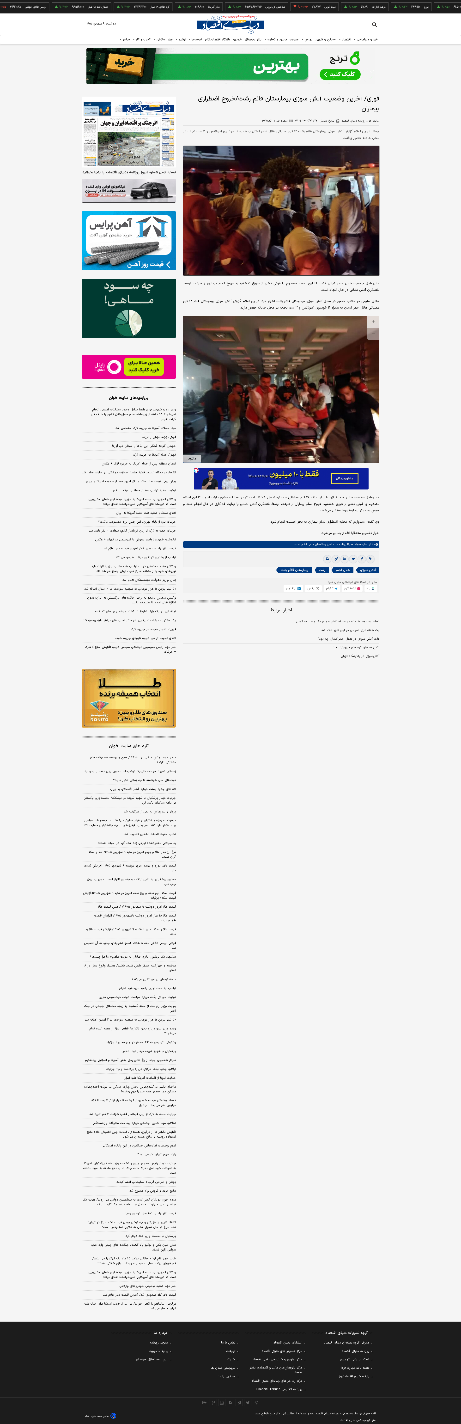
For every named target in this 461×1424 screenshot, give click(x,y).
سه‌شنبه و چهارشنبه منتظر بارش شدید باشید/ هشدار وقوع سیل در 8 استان (130, 968)
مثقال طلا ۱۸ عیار (58, 7)
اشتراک (231, 1359)
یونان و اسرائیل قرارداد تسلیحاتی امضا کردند (146, 1182)
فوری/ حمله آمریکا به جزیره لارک (154, 454)
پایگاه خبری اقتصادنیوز (354, 1376)
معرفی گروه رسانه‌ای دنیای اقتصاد (346, 1342)
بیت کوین (289, 7)
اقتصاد (346, 39)
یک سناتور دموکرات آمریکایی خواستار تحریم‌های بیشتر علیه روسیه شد (129, 620)
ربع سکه (434, 7)
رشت (322, 570)
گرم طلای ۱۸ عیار (119, 7)
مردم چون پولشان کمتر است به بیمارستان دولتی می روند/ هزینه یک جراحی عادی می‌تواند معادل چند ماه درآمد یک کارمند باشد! (129, 1202)
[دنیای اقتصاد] (230, 24)
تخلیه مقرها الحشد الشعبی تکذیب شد (150, 834)
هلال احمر (343, 570)
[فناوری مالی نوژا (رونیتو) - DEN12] (129, 698)
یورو (386, 7)
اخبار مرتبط (281, 610)
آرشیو (181, 39)
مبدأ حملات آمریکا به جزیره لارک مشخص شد (145, 428)
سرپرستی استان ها (223, 1368)
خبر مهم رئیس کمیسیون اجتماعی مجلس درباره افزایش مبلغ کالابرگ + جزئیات (130, 649)
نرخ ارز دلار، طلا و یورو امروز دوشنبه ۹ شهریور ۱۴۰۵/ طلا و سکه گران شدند (132, 854)
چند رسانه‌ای (164, 39)
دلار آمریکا (173, 7)
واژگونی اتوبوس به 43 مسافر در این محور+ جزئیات (140, 1042)
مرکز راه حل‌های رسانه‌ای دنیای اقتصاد (277, 1381)
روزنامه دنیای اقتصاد (355, 1351)
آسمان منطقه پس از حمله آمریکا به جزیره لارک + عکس (139, 463)
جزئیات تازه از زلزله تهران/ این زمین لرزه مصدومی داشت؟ (137, 522)
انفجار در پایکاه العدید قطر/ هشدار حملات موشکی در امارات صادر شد (129, 472)
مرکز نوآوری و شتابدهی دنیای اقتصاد (277, 1359)
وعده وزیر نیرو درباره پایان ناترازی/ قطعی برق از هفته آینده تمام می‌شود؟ (132, 1031)
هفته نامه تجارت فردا (355, 1368)
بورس (308, 39)
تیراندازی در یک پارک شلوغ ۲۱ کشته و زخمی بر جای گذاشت (135, 611)
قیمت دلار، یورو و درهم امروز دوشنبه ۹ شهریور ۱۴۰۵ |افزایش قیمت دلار (130, 868)
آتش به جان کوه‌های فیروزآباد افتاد (355, 647)
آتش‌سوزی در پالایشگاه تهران (360, 656)
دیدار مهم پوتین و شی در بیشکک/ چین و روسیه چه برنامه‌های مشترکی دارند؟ (133, 760)
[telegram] (336, 559)
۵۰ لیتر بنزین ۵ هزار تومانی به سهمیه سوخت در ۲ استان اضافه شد (130, 589)
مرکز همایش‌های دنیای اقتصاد (282, 1351)
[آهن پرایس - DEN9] (129, 240)
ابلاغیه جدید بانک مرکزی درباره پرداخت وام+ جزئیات (141, 1069)
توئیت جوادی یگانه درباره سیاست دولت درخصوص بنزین (137, 997)
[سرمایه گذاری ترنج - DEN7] (230, 66)
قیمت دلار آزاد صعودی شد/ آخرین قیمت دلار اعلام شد (139, 548)
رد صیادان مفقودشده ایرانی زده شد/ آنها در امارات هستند (137, 843)
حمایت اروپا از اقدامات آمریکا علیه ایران (150, 1078)
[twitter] (353, 559)
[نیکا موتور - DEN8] (129, 191)
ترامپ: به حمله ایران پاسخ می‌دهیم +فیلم (147, 988)
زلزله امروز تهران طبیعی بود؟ (156, 1154)
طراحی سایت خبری (100, 1416)
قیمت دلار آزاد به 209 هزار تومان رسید (150, 1213)
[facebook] (362, 559)
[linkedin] (344, 559)
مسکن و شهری (325, 39)
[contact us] (213, 1402)
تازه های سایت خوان (129, 746)
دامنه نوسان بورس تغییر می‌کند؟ (154, 979)
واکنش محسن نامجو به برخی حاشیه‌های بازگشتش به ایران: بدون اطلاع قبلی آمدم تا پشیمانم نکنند (131, 600)
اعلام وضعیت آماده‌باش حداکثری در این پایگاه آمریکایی (139, 1145)
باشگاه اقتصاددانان (217, 39)
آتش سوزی (368, 570)
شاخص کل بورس (235, 7)
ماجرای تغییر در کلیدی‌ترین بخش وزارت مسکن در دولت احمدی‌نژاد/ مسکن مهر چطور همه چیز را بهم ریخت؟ (130, 1089)
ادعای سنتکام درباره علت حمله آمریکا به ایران (146, 513)
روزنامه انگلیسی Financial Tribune (279, 1389)
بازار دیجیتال (253, 39)
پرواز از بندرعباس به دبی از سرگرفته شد (150, 811)
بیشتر (125, 39)
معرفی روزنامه (159, 1342)
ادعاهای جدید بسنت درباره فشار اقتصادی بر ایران (143, 789)
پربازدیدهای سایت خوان (128, 398)
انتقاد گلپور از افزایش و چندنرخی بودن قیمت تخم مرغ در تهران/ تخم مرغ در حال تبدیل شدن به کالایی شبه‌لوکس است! (131, 1225)
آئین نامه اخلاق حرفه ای (152, 1359)
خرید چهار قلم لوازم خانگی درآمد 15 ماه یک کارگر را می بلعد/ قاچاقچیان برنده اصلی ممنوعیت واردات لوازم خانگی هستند (134, 1261)
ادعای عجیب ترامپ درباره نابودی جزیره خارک (145, 638)
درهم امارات (338, 7)
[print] (327, 559)
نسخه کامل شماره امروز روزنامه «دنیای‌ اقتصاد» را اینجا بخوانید (129, 172)
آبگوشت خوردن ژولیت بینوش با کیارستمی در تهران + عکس (135, 539)
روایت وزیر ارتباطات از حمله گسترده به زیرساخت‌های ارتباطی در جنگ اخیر (130, 1008)
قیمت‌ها (196, 39)
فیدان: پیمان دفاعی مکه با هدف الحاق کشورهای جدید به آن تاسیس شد (130, 945)
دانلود (192, 458)
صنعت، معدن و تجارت (282, 39)
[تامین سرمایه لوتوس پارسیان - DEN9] (129, 308)
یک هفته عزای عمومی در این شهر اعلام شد (350, 630)
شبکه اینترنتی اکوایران (354, 1359)
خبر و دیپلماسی (367, 39)
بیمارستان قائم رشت (294, 570)
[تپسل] (196, 470)
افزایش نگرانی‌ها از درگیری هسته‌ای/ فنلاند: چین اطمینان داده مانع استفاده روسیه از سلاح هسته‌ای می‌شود (131, 1134)
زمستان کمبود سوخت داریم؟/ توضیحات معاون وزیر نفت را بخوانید (130, 771)
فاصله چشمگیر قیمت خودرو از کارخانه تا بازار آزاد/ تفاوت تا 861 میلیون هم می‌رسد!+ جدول (133, 1103)
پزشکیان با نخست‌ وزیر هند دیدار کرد (151, 1236)
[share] (221, 1402)
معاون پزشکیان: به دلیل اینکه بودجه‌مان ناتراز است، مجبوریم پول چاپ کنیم (131, 882)
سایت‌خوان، (360, 544)
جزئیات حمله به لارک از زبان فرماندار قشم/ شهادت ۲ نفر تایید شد (132, 530)
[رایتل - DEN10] (129, 367)
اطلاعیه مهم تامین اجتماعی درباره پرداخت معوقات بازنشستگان (134, 1123)
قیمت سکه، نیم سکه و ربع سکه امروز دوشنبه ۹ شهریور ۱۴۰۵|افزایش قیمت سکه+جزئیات (129, 895)
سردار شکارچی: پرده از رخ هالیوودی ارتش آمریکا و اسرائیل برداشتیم (130, 1060)
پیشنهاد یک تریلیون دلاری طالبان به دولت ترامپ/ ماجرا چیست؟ (133, 956)
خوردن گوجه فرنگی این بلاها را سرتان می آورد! (144, 446)
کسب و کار (143, 39)
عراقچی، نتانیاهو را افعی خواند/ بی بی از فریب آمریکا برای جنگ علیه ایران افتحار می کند (130, 1306)
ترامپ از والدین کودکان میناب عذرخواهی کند (145, 557)
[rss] (230, 1402)
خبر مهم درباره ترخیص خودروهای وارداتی (147, 1286)
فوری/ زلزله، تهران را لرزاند (159, 437)
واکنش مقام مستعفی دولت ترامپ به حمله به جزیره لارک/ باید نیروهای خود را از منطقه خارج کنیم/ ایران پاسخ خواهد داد (133, 569)
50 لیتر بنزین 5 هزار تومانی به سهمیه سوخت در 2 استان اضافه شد (130, 1019)
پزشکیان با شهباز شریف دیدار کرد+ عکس (148, 1051)
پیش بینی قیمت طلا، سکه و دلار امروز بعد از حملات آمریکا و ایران (131, 481)
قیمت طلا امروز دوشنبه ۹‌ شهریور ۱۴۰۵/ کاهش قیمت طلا (137, 906)
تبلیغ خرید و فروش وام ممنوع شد (152, 1191)
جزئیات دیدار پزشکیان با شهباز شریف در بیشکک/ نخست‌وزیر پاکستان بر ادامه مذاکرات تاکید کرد (130, 800)
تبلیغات (231, 1351)
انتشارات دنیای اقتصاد (287, 1342)
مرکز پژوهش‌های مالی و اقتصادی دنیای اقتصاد (275, 1370)
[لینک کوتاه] (370, 559)
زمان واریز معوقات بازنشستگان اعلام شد (149, 580)
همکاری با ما (227, 1376)
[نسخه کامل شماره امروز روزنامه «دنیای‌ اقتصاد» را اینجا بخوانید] (129, 132)
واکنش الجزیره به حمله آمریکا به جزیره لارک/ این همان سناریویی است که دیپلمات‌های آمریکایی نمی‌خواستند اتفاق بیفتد (132, 502)
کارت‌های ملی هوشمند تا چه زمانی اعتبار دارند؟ (144, 780)
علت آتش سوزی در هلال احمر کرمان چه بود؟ (348, 639)
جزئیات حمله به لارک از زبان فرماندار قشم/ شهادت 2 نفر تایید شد (132, 1114)
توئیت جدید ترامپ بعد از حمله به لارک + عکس (143, 490)
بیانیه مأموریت (159, 1351)
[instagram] (256, 1402)
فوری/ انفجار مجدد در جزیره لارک (153, 629)
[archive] (204, 1402)
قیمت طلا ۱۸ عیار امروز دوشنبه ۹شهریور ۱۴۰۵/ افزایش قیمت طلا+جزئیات (135, 918)
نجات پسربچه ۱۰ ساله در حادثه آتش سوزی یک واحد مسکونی (337, 621)
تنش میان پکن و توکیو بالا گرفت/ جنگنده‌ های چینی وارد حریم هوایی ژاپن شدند (133, 1247)
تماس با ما (228, 1342)
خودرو (237, 39)
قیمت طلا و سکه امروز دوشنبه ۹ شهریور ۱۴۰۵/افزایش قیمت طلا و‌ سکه (131, 932)
